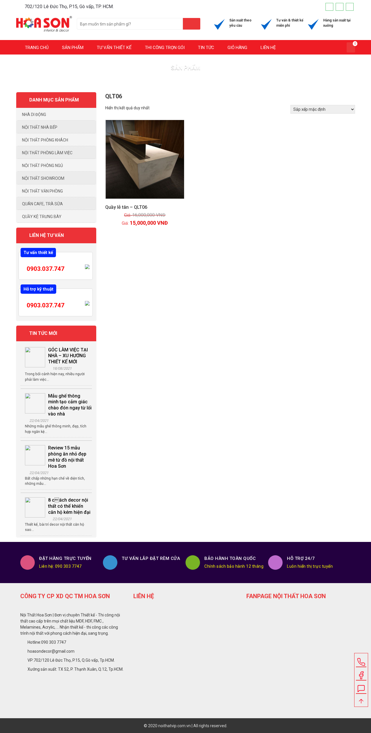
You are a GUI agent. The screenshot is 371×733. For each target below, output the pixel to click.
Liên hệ (267, 47)
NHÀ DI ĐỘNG (34, 114)
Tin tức (205, 47)
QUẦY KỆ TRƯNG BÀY (41, 216)
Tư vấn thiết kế (114, 47)
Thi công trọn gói (164, 47)
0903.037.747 (44, 268)
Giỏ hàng (236, 47)
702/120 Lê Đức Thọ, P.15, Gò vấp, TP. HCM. (69, 6)
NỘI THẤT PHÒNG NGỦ (42, 165)
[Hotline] (349, 6)
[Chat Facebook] (361, 673)
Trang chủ (36, 47)
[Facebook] (329, 6)
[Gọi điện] (361, 660)
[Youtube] (339, 6)
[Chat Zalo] (361, 686)
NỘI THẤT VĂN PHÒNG (42, 191)
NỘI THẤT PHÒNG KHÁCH (45, 140)
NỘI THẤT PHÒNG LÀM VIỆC (47, 152)
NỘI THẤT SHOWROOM (43, 178)
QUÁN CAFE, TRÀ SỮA (42, 204)
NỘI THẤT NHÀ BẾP (39, 127)
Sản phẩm (72, 47)
